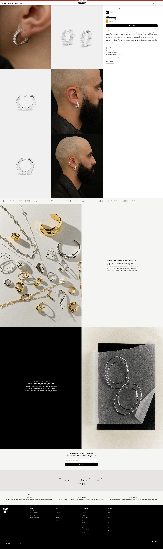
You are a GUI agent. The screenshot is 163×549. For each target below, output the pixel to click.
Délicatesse (84, 530)
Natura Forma (84, 512)
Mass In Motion (85, 514)
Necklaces (110, 524)
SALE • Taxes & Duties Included (81, 0)
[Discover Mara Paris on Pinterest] (156, 541)
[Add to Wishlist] (159, 25)
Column (83, 522)
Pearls (109, 529)
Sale (109, 512)
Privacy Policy (9, 541)
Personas (83, 534)
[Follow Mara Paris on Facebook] (153, 541)
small (111, 42)
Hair (109, 527)
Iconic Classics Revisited (86, 515)
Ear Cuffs (110, 519)
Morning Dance (85, 517)
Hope (83, 524)
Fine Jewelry (10, 3)
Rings (109, 517)
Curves (83, 532)
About (21, 3)
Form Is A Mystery (85, 529)
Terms (4, 541)
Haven (83, 525)
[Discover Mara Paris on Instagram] (149, 541)
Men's (109, 530)
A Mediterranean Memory (87, 510)
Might (83, 520)
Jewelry (4, 3)
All (108, 510)
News (16, 3)
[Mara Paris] (81, 3)
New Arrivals (110, 514)
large (116, 42)
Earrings (109, 520)
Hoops (109, 522)
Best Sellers (110, 515)
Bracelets (109, 525)
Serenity (83, 527)
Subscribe (81, 464)
